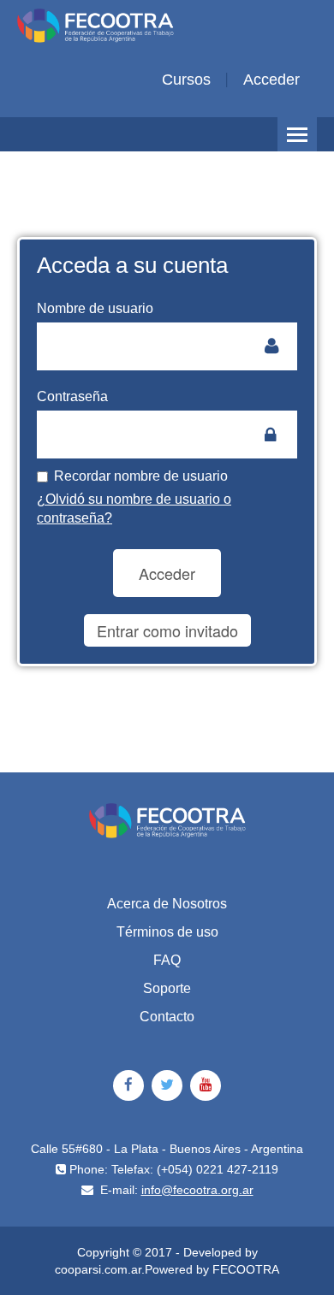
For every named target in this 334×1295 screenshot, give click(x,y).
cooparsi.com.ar (98, 1269)
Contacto (167, 1016)
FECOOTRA (245, 1269)
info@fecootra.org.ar (197, 1190)
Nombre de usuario (95, 308)
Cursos (186, 79)
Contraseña (72, 396)
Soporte (167, 988)
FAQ (167, 960)
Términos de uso (167, 932)
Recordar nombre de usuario (141, 476)
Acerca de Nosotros (167, 903)
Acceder (271, 79)
